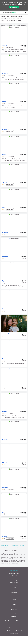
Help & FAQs (14, 614)
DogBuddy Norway (18, 630)
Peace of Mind (14, 616)
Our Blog (14, 604)
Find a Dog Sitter (14, 570)
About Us (14, 597)
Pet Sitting (22, 545)
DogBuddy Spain (14, 624)
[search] (25, 12)
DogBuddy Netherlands (14, 633)
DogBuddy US (4, 545)
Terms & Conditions (14, 607)
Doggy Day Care (14, 582)
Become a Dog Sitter (14, 573)
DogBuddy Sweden (9, 630)
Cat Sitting (14, 587)
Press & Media (14, 602)
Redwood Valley (15, 545)
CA (9, 545)
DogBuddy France (9, 627)
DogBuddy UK (6, 624)
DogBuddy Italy (21, 624)
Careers (14, 599)
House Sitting (14, 585)
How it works (14, 575)
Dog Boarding (14, 592)
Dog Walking (14, 580)
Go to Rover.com (14, 7)
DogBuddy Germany (18, 627)
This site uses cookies (20, 620)
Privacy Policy (14, 609)
